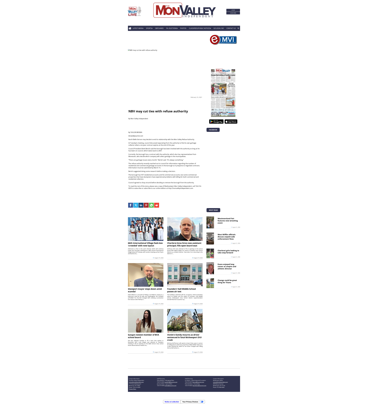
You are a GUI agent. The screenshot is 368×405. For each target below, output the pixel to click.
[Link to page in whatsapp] (151, 205)
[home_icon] (130, 28)
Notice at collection (172, 402)
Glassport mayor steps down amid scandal (145, 290)
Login (233, 10)
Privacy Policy (132, 389)
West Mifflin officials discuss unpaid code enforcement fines (226, 236)
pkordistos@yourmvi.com (199, 385)
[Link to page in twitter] (135, 205)
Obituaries (159, 28)
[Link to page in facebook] (130, 205)
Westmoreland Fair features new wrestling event (228, 220)
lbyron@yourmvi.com (198, 382)
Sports (149, 28)
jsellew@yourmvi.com (170, 385)
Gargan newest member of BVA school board (143, 336)
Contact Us (231, 28)
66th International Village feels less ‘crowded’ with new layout (145, 244)
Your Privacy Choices (190, 402)
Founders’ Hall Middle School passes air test (181, 290)
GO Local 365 (219, 28)
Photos (183, 28)
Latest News (138, 28)
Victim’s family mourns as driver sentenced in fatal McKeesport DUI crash (184, 337)
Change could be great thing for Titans (227, 281)
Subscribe (233, 13)
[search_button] (238, 28)
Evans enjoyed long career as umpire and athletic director (227, 266)
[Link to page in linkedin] (140, 205)
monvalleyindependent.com (136, 382)
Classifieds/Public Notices (199, 28)
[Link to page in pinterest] (146, 205)
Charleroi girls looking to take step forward (228, 251)
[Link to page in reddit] (156, 205)
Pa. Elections (171, 28)
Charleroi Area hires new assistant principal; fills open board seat (184, 244)
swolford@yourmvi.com (171, 382)
